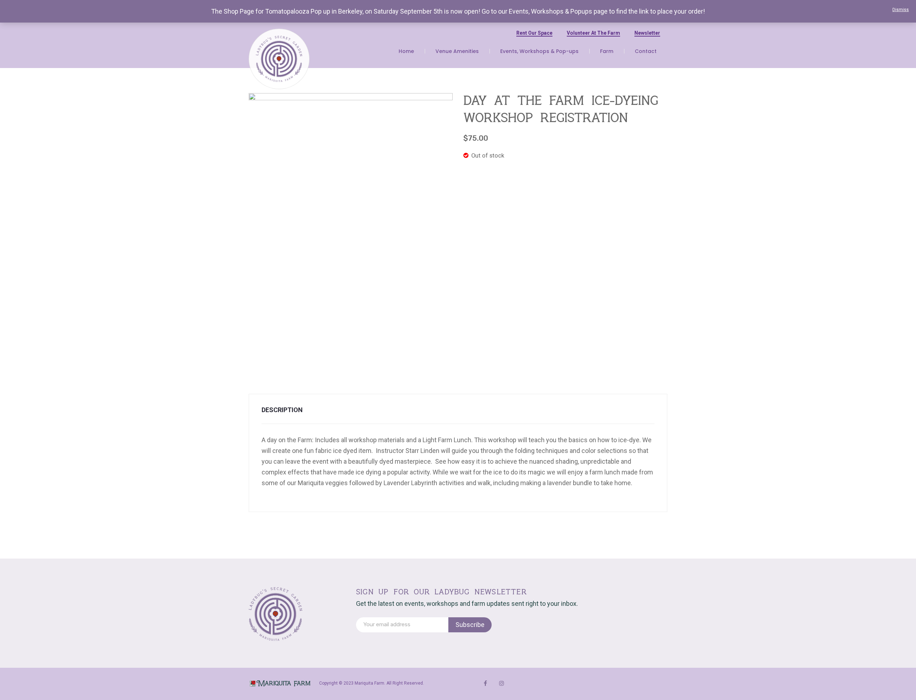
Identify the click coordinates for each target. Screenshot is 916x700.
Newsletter (647, 33)
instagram (501, 683)
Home (406, 51)
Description (282, 410)
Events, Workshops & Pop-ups (539, 51)
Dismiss (900, 9)
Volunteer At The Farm (593, 33)
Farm (606, 51)
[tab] (287, 410)
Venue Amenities (457, 51)
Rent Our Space (534, 33)
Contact (646, 51)
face (485, 683)
